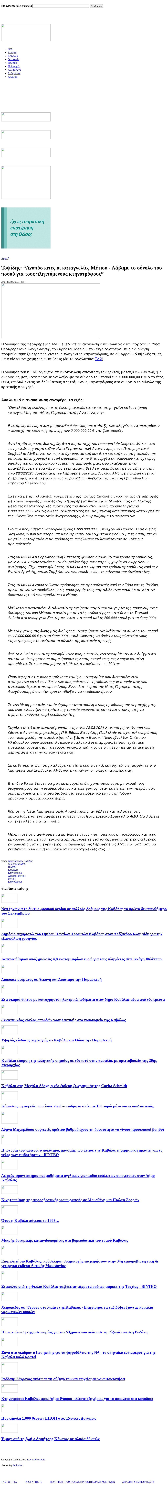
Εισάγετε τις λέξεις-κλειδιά (16, 5)
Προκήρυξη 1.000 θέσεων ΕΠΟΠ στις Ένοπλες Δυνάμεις (48, 1418)
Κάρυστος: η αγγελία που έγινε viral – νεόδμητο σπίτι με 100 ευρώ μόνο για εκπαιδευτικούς (77, 1106)
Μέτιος (11, 878)
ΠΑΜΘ (12, 866)
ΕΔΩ (98, 358)
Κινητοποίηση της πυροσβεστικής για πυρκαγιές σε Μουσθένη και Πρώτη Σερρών (70, 1200)
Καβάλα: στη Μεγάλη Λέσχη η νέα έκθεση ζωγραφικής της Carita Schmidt (64, 1086)
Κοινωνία (13, 55)
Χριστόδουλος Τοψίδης (20, 861)
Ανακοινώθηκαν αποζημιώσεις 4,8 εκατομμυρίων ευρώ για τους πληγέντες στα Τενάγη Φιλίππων (81, 959)
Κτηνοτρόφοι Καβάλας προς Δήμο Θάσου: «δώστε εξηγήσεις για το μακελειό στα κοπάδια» (77, 1398)
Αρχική (5, 258)
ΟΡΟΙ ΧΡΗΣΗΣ (33, 1481)
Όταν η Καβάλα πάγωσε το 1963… (30, 1220)
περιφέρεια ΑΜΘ (17, 864)
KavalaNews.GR (36, 1459)
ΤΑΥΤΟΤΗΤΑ (9, 1481)
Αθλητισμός (14, 69)
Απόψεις (12, 52)
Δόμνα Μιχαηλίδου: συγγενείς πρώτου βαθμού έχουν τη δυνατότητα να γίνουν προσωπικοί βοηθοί (82, 1129)
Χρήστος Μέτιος (16, 875)
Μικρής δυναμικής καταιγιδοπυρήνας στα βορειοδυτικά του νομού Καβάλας (64, 1240)
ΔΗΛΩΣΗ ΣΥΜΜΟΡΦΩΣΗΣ (138, 1481)
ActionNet (17, 1465)
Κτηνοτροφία (15, 872)
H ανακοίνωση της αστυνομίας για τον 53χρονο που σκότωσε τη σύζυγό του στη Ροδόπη (74, 1332)
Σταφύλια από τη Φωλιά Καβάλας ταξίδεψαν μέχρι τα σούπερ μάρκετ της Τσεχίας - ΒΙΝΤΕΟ (79, 1286)
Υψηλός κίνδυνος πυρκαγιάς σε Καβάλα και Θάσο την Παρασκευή (56, 1040)
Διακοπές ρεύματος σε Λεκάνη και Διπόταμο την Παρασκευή (51, 979)
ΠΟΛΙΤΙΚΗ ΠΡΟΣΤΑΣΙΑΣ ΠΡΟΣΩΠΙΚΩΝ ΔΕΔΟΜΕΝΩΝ (82, 1481)
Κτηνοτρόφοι (15, 881)
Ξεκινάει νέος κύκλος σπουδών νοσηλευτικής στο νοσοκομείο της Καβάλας (63, 1020)
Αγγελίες (12, 76)
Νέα (10, 48)
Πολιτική (12, 62)
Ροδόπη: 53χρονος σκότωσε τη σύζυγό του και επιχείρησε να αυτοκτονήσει (63, 1379)
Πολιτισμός (14, 66)
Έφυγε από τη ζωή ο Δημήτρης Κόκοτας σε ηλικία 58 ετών (50, 1439)
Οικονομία (13, 59)
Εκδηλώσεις (14, 73)
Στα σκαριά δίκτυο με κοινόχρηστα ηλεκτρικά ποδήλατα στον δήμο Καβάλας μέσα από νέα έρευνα (83, 999)
